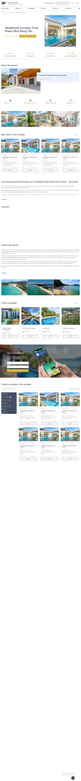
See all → (76, 134)
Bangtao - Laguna (12, 102)
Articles (43, 8)
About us (56, 8)
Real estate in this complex (28, 36)
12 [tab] (17, 152)
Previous (1, 79)
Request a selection (63, 3)
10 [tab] (14, 152)
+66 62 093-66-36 (50, 3)
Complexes (30, 8)
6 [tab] (9, 152)
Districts (18, 8)
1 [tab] (3, 152)
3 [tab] (6, 152)
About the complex (11, 36)
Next (79, 79)
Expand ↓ (4, 199)
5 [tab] (8, 152)
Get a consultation (18, 370)
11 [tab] (16, 152)
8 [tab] (12, 152)
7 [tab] (11, 152)
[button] (73, 778)
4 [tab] (7, 152)
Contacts (68, 8)
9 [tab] (13, 152)
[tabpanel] (10, 155)
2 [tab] (4, 152)
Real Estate (5, 8)
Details (10, 170)
